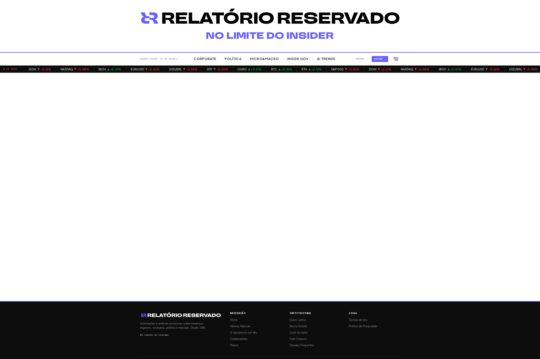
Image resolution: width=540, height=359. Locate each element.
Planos (234, 345)
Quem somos (298, 320)
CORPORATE (205, 59)
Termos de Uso (358, 320)
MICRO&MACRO (264, 59)
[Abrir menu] (396, 59)
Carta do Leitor (299, 332)
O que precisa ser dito (243, 332)
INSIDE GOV (298, 59)
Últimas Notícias (240, 326)
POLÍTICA (233, 59)
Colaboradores (239, 339)
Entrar (360, 59)
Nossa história (298, 326)
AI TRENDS (326, 59)
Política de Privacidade (363, 326)
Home (233, 320)
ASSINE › (380, 59)
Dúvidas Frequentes (302, 345)
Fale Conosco (298, 339)
